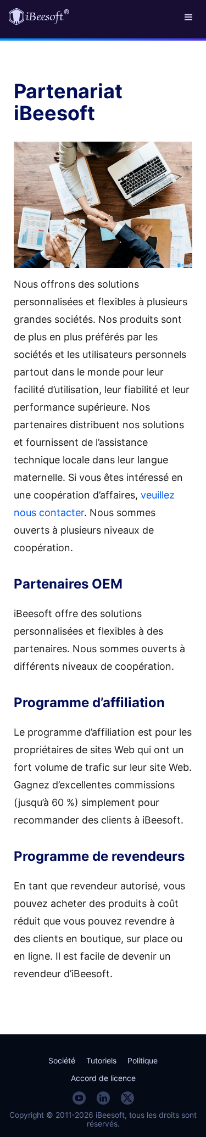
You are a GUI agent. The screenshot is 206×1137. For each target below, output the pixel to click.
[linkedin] (103, 1098)
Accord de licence (103, 1078)
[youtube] (79, 1098)
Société (61, 1060)
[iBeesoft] (39, 16)
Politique (142, 1060)
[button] (188, 16)
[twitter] (127, 1098)
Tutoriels (101, 1060)
